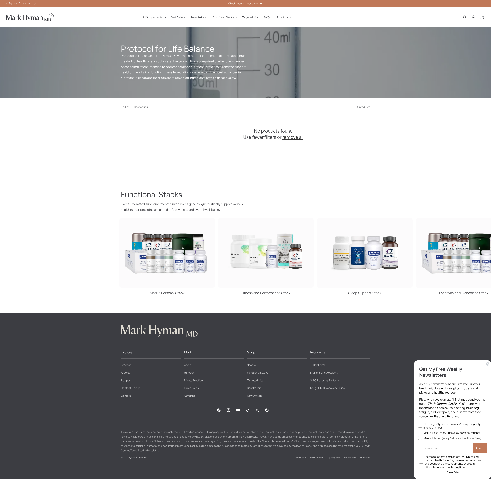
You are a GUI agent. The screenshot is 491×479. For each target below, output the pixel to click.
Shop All (252, 365)
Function (189, 372)
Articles (125, 372)
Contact (126, 395)
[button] (153, 17)
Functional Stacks (257, 372)
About (187, 365)
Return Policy (350, 457)
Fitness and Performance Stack (265, 293)
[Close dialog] (487, 364)
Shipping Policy (333, 457)
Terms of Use (300, 457)
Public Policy (191, 388)
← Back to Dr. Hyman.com (22, 3)
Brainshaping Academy (324, 372)
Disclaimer (365, 457)
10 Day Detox (317, 365)
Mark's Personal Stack (167, 293)
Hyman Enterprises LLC (140, 457)
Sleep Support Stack (364, 293)
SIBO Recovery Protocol (324, 380)
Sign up (480, 448)
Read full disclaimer (149, 450)
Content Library (130, 388)
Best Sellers (254, 388)
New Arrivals (254, 395)
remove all (292, 137)
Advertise (190, 395)
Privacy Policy (316, 457)
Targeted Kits (255, 380)
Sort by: (125, 106)
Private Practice (193, 380)
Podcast (126, 365)
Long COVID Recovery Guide (327, 388)
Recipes (126, 380)
